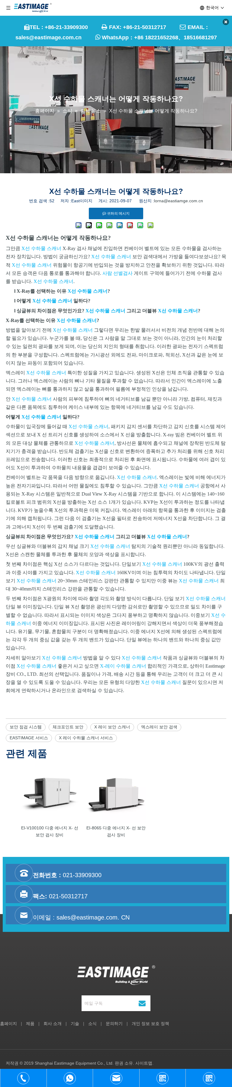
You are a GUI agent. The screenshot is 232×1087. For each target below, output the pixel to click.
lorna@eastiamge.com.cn (178, 200)
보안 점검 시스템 (26, 726)
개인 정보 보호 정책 (150, 1023)
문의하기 (114, 1023)
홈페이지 (8, 1023)
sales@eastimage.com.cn (48, 37)
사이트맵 (143, 1063)
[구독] (142, 1003)
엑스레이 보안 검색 (159, 726)
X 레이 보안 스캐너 (112, 726)
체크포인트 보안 (68, 726)
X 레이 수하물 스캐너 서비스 (86, 737)
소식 (92, 1023)
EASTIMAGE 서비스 (29, 737)
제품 (30, 1023)
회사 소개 (53, 1023)
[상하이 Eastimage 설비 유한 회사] (116, 975)
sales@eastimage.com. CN (93, 917)
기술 (75, 1023)
